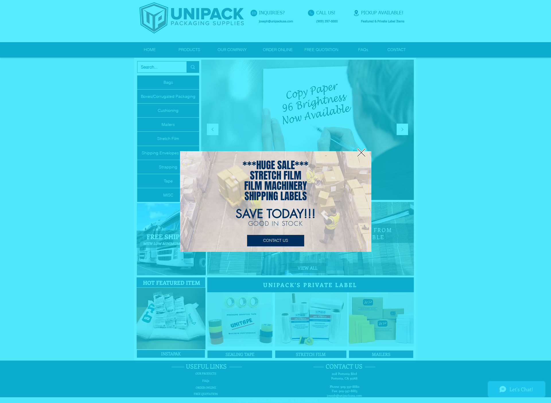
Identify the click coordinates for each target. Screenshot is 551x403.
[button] (361, 152)
